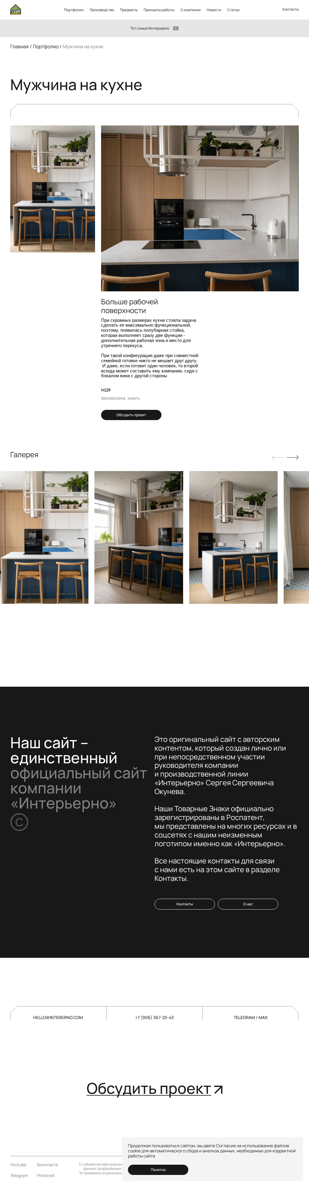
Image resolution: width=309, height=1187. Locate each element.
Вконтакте (47, 1164)
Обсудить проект (131, 414)
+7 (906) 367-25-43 (154, 1017)
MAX (263, 1017)
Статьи (233, 9)
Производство (102, 9)
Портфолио (74, 9)
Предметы (129, 9)
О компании (190, 9)
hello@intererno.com (58, 1017)
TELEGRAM (245, 1017)
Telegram (19, 1175)
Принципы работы (159, 9)
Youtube (18, 1164)
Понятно (158, 1169)
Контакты (290, 9)
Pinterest (46, 1175)
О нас (248, 904)
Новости (214, 9)
